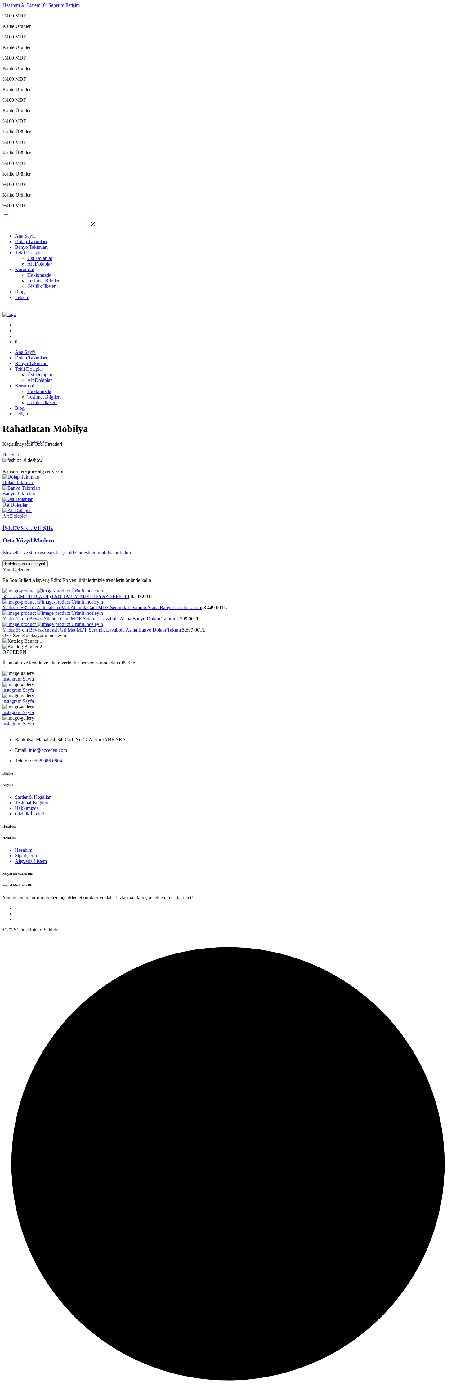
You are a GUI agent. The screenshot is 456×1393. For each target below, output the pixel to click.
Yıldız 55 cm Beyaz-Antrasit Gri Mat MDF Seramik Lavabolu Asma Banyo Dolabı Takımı (91, 629)
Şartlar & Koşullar (33, 797)
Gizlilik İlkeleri (42, 286)
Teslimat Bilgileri (44, 280)
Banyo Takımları (31, 247)
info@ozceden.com (48, 750)
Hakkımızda (39, 275)
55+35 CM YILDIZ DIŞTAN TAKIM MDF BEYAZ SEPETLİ (65, 596)
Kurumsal (24, 269)
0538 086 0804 (47, 760)
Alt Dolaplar (39, 263)
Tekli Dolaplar (29, 252)
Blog (20, 291)
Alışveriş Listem (31, 861)
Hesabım (34, 441)
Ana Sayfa (25, 236)
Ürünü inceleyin (87, 590)
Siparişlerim (26, 855)
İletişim (22, 297)
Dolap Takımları (31, 241)
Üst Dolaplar (39, 258)
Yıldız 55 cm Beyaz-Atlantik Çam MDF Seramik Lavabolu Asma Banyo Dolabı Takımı (88, 618)
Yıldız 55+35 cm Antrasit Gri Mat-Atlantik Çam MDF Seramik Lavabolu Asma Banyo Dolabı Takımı (102, 607)
